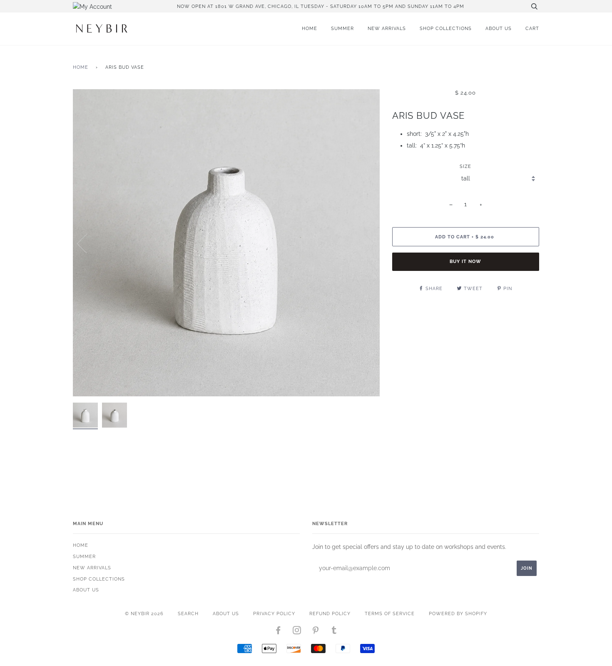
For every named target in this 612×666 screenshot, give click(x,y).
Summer (342, 28)
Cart (532, 28)
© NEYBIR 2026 (144, 613)
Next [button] (364, 243)
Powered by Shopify (458, 613)
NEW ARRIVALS (387, 28)
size (465, 166)
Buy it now (465, 261)
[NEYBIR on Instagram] (297, 632)
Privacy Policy (274, 613)
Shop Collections (446, 28)
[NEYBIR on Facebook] (278, 632)
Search (188, 613)
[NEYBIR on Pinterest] (315, 632)
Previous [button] (87, 243)
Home (309, 28)
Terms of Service (390, 613)
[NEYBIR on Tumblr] (334, 632)
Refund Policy (330, 613)
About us (498, 28)
